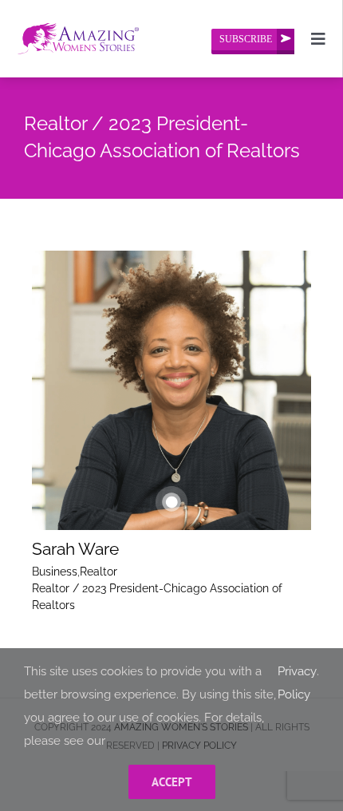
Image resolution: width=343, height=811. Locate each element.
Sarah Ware (75, 549)
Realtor (98, 571)
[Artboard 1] (78, 17)
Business (54, 571)
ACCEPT (172, 781)
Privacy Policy (297, 683)
